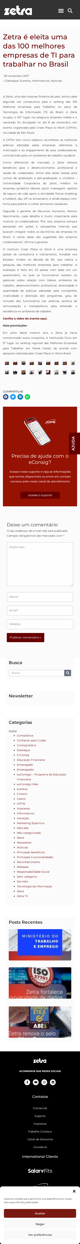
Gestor (21, 799)
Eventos (25, 81)
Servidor (22, 881)
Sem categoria (27, 876)
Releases (23, 867)
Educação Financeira (31, 760)
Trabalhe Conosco (40, 1131)
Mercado (23, 828)
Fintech (22, 794)
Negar (40, 1224)
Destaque (11, 81)
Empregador (25, 769)
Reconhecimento (28, 862)
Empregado (25, 764)
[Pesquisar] (67, 673)
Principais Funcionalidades (35, 857)
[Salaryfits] (40, 1170)
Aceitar (40, 1213)
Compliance (25, 735)
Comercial (40, 1108)
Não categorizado (29, 833)
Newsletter (24, 842)
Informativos (41, 81)
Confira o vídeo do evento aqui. (25, 318)
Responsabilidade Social (33, 872)
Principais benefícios (31, 852)
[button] (74, 1191)
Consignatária (26, 745)
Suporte (40, 1116)
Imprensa (23, 808)
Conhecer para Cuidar (31, 740)
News (20, 837)
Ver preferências (40, 1235)
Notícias (56, 81)
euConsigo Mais (27, 784)
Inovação (23, 818)
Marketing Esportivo (31, 823)
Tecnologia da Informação (34, 886)
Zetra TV (22, 896)
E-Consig (23, 755)
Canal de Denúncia (40, 1139)
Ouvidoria (40, 1147)
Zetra (20, 891)
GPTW (21, 803)
